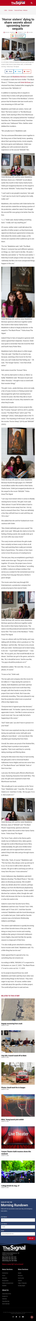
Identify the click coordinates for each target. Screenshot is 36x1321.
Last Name (4, 1223)
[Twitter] (16, 1316)
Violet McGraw (25, 82)
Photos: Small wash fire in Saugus (13, 1087)
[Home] (2, 10)
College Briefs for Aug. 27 (10, 1186)
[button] (4, 2)
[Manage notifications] (31, 1317)
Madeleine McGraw (19, 77)
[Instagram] (19, 1316)
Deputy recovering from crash (12, 1024)
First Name (4, 1217)
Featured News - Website (20, 10)
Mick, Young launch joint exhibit (12, 1119)
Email (2, 1230)
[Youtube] (23, 1316)
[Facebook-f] (13, 1316)
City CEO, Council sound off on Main (14, 1056)
